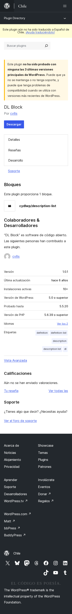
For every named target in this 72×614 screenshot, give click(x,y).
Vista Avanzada (15, 360)
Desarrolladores (15, 494)
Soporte (14, 171)
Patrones (44, 467)
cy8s (13, 113)
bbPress (12, 528)
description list (52, 348)
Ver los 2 (62, 323)
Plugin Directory (14, 18)
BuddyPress (15, 535)
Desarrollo (15, 160)
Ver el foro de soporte (20, 421)
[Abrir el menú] (65, 6)
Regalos (46, 501)
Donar (44, 494)
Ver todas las (58, 391)
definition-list (58, 332)
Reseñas (14, 150)
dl (65, 348)
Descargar (14, 124)
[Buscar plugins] (46, 46)
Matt (9, 521)
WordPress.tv (16, 501)
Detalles (14, 140)
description (59, 340)
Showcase (45, 445)
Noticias (10, 453)
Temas (43, 453)
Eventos (44, 487)
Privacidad (12, 467)
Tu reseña (11, 391)
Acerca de (11, 445)
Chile (16, 553)
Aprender (10, 480)
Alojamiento (12, 460)
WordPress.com (17, 514)
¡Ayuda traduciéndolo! (40, 32)
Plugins (43, 460)
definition (42, 332)
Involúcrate (46, 480)
